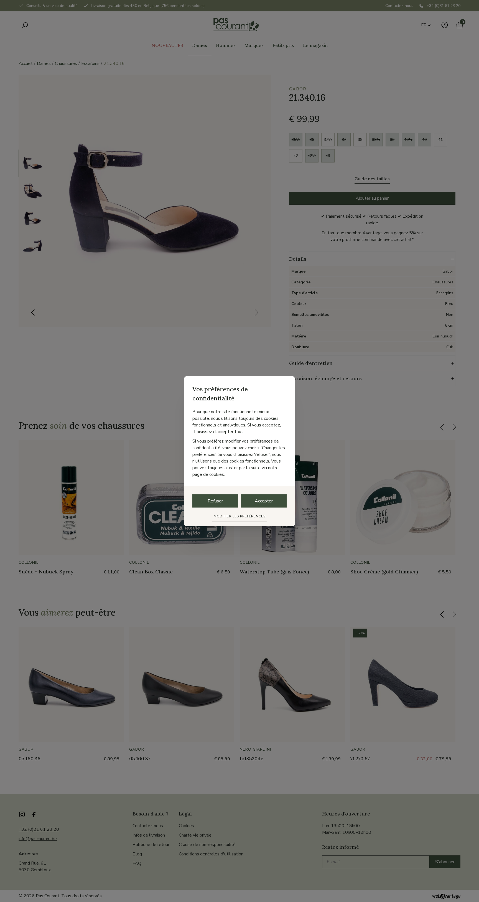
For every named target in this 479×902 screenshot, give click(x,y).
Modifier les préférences (240, 516)
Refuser (215, 501)
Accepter (264, 501)
